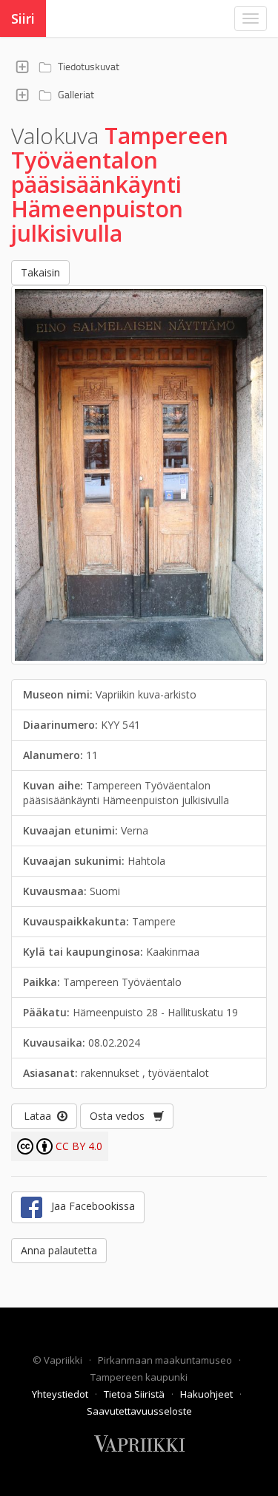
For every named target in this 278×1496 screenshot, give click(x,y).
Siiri (23, 18)
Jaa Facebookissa (88, 1206)
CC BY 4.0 (79, 1146)
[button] (22, 66)
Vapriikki (64, 1360)
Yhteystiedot (61, 1394)
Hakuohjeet (207, 1394)
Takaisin (40, 272)
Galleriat (76, 94)
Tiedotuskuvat (88, 66)
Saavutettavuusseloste (139, 1411)
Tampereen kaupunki (139, 1377)
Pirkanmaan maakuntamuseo (166, 1360)
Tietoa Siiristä (135, 1394)
